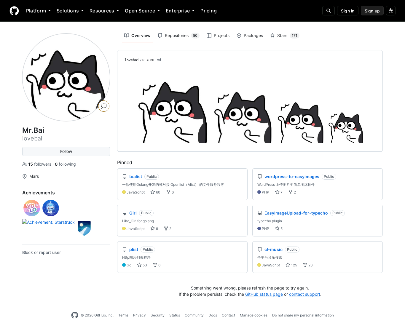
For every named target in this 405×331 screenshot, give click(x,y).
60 (157, 192)
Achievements (38, 193)
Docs (212, 315)
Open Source (140, 11)
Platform (36, 11)
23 (310, 265)
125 (293, 265)
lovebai (132, 60)
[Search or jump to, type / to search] (328, 10)
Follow (66, 151)
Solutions (68, 11)
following (65, 164)
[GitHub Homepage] (74, 315)
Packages (253, 35)
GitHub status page (264, 294)
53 (144, 265)
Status (174, 315)
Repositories (181, 35)
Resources (102, 11)
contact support (304, 294)
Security (158, 315)
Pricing (208, 11)
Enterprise (178, 11)
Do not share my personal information (303, 315)
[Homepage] (14, 10)
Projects (221, 35)
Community (194, 315)
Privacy (139, 315)
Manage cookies (253, 315)
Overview (141, 35)
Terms (123, 315)
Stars (287, 35)
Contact (228, 315)
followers (40, 164)
